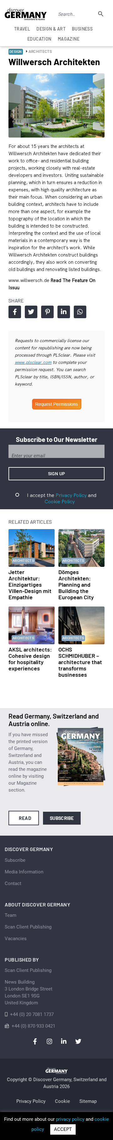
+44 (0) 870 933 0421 (33, 1026)
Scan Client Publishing (28, 927)
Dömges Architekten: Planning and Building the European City (76, 584)
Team (10, 915)
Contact (13, 883)
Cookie (62, 1101)
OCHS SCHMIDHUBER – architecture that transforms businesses (80, 662)
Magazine (68, 39)
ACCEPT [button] (63, 1129)
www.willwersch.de (29, 280)
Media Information (24, 872)
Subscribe (62, 818)
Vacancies (16, 938)
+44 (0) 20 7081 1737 (32, 1014)
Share (14, 312)
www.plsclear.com (33, 362)
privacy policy (70, 1119)
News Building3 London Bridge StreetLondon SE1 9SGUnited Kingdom (28, 992)
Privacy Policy (71, 495)
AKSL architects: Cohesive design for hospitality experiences (30, 659)
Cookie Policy (60, 501)
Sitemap (88, 1101)
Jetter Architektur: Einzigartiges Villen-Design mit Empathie (29, 584)
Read (25, 818)
